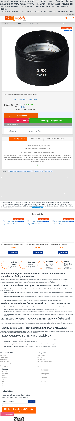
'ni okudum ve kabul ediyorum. (16, 405)
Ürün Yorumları (36, 138)
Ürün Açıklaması (19, 138)
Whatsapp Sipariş (8, 414)
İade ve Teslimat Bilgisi (55, 138)
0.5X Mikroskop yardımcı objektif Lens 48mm (20, 171)
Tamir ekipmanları (9, 23)
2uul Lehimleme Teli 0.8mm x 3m (59, 244)
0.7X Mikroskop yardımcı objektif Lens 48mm (37, 244)
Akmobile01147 (39, 171)
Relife (23, 107)
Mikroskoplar (48, 171)
